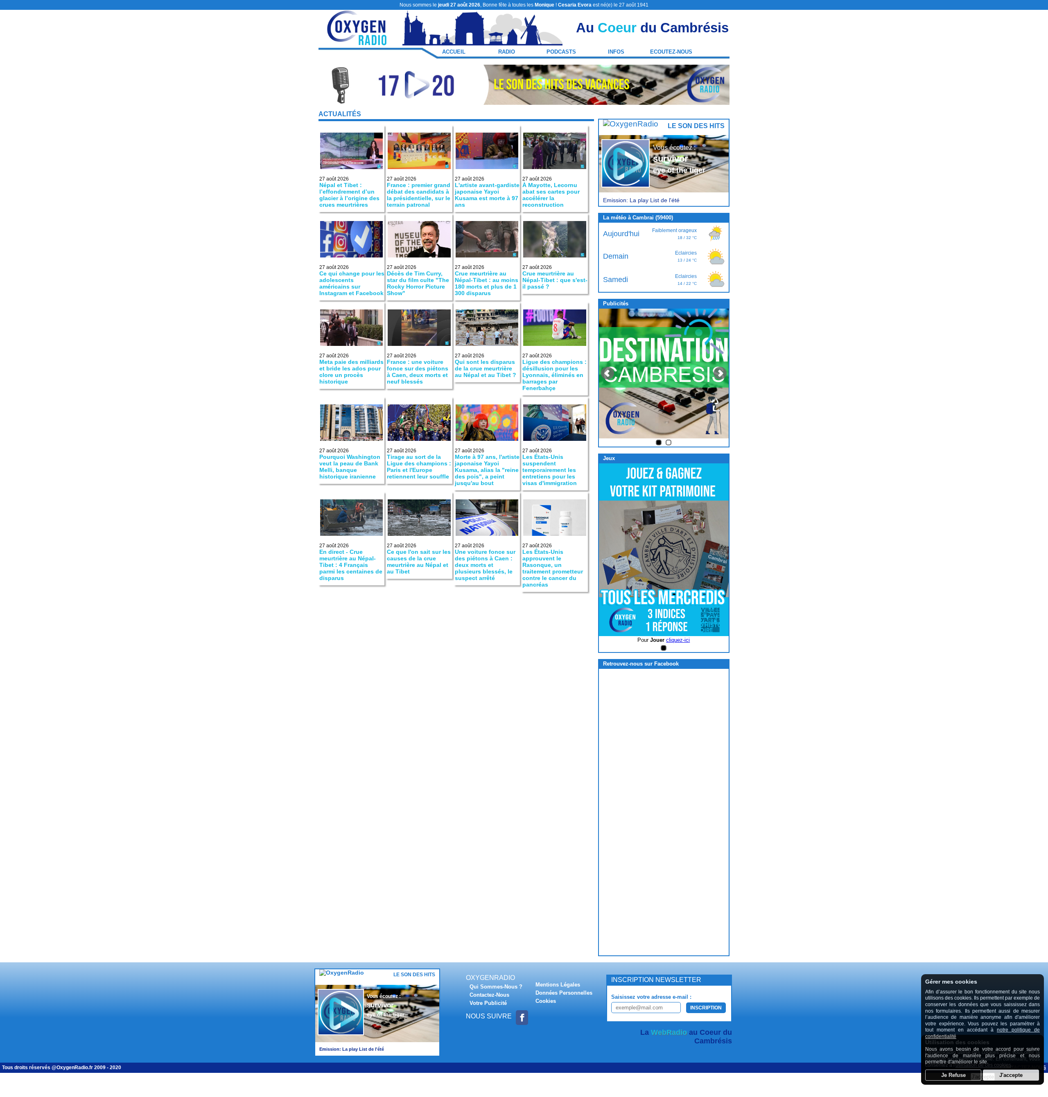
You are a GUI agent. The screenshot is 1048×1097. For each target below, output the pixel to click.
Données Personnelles (563, 993)
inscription (706, 1008)
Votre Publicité (488, 1003)
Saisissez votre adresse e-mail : (651, 997)
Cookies (545, 1001)
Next (720, 373)
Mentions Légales (557, 985)
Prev (607, 373)
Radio (506, 52)
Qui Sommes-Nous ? (496, 987)
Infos (616, 52)
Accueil (453, 52)
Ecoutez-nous (671, 52)
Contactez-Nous (489, 995)
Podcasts (561, 52)
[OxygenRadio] (357, 41)
